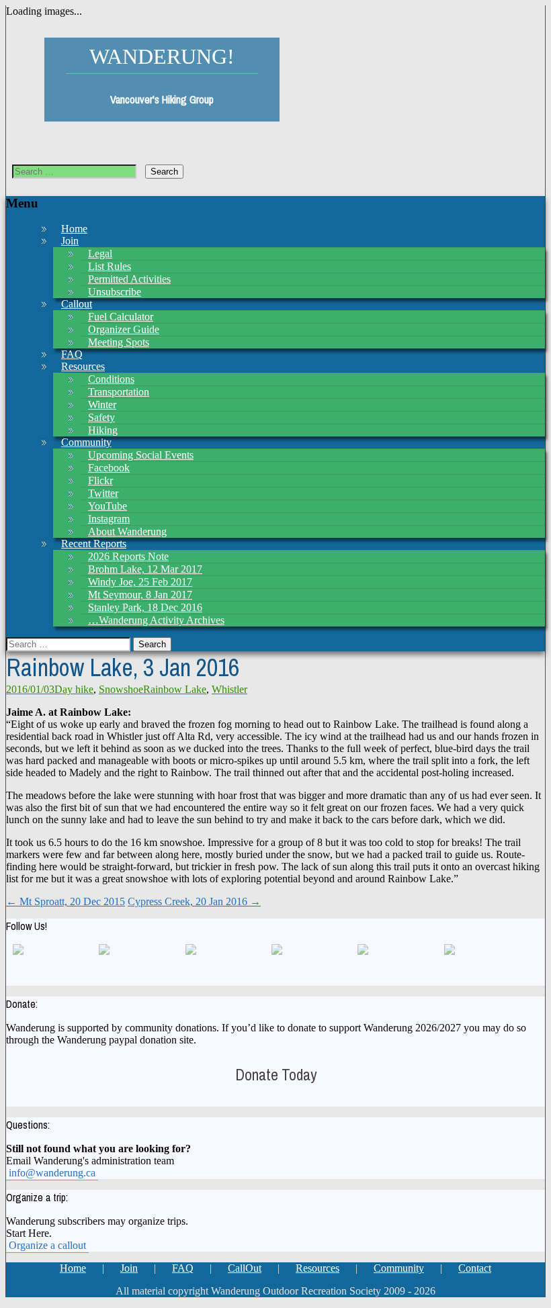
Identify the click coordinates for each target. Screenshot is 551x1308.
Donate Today (275, 1074)
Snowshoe (121, 689)
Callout (76, 304)
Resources (317, 1268)
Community (399, 1268)
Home (73, 1268)
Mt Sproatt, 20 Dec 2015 (65, 901)
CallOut (244, 1268)
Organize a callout (47, 1245)
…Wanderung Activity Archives (156, 620)
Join (70, 240)
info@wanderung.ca (52, 1172)
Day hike (73, 689)
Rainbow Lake (174, 689)
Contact (474, 1268)
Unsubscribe (114, 291)
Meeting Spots (118, 342)
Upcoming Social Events (141, 455)
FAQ (183, 1268)
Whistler (229, 689)
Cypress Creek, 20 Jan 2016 (194, 901)
